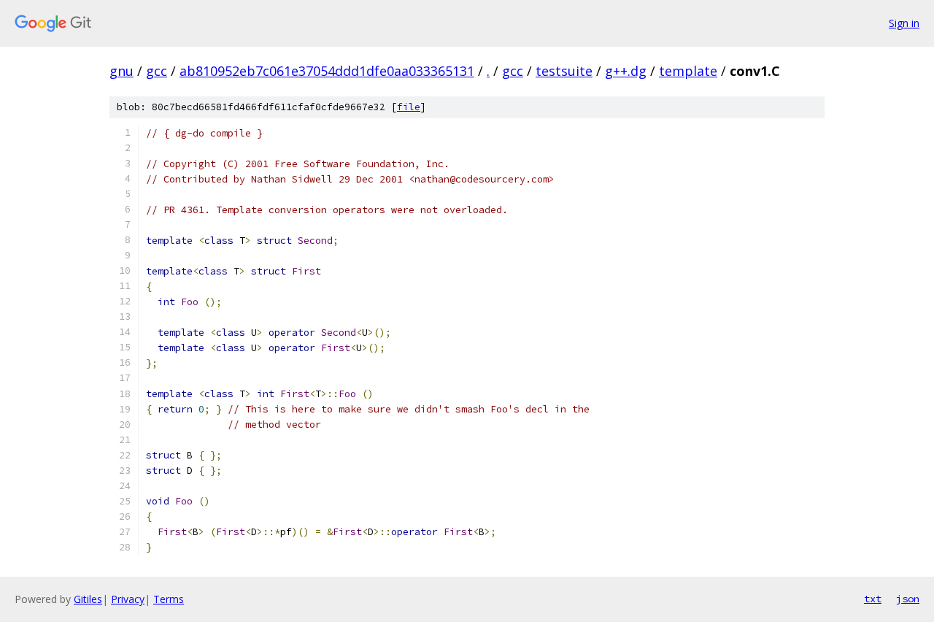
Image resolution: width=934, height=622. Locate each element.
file (408, 107)
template (688, 71)
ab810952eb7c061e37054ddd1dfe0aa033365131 (327, 71)
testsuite (564, 71)
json (907, 598)
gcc (156, 71)
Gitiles (88, 599)
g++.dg (626, 71)
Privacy (127, 599)
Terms (168, 599)
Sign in (904, 23)
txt (872, 598)
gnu (121, 71)
